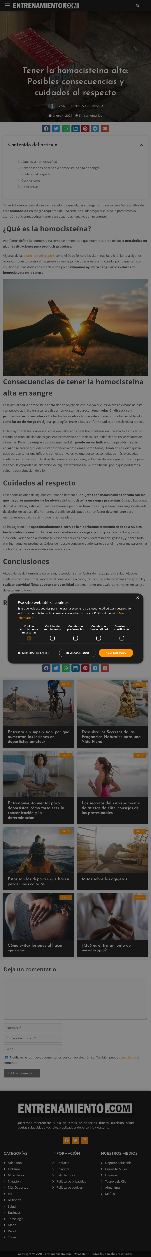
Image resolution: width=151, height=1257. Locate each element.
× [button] (137, 597)
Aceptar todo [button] (116, 652)
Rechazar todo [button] (77, 652)
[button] (33, 653)
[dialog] (75, 628)
